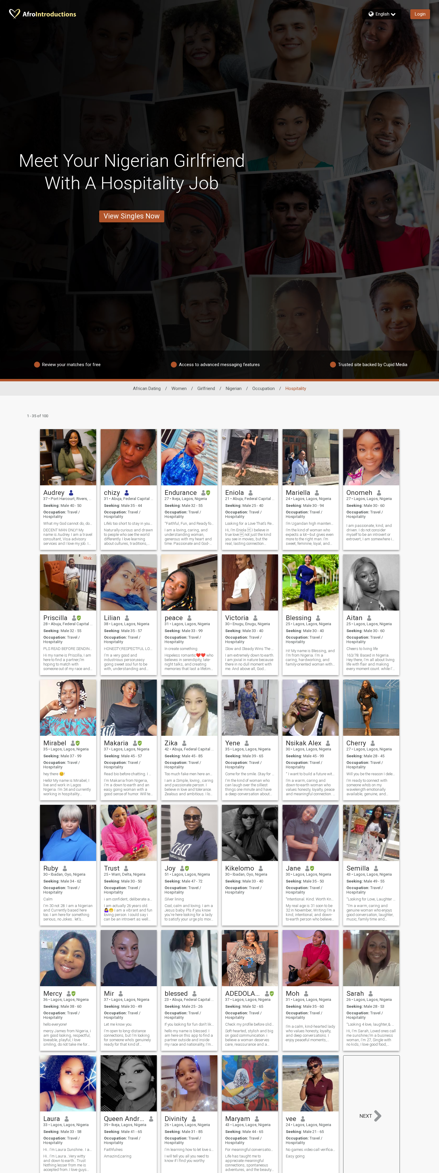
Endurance (181, 492)
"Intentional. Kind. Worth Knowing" (310, 899)
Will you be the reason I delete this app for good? (371, 774)
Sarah (355, 993)
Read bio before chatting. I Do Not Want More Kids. (129, 774)
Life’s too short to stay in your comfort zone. (129, 523)
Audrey (54, 492)
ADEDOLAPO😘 (243, 993)
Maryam (237, 1118)
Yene (232, 743)
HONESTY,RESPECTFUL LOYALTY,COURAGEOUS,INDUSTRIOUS (129, 648)
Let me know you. (118, 1024)
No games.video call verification (310, 1149)
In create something (181, 648)
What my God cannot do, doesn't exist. (68, 523)
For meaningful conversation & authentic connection (250, 1149)
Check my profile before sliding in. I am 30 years (250, 1024)
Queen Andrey (124, 1118)
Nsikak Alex (303, 743)
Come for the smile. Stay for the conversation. (250, 774)
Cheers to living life (362, 648)
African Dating (147, 388)
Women (179, 388)
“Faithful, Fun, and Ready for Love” (189, 523)
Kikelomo (239, 868)
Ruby (50, 868)
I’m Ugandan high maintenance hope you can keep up (310, 523)
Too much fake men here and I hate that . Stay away (189, 774)
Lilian (112, 618)
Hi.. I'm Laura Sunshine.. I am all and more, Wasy (68, 1149)
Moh (293, 993)
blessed (176, 993)
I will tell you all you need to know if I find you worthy (187, 1158)
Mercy (52, 993)
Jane (293, 868)
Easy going (295, 1156)
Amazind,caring (117, 1156)
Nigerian (234, 388)
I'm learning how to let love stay (189, 1149)
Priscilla (55, 618)
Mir (109, 993)
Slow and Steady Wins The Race (250, 648)
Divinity (176, 1118)
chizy (112, 492)
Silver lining (174, 899)
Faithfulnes (113, 1149)
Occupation (263, 388)
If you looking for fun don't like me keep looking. (189, 1024)
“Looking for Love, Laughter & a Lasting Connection (371, 899)
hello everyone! (55, 1024)
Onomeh (359, 492)
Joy (170, 868)
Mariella (298, 492)
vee (291, 1118)
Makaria (116, 743)
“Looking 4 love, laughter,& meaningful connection (371, 1024)
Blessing (298, 618)
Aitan (354, 618)
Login (420, 14)
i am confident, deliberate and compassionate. (129, 899)
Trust (111, 868)
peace (174, 618)
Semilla (357, 868)
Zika (171, 743)
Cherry (356, 743)
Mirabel (54, 743)
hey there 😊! (54, 774)
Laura (51, 1118)
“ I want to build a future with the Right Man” (310, 774)
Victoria (237, 618)
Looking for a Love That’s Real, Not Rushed (250, 523)
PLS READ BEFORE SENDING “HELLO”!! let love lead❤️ (68, 648)
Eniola (234, 492)
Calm (48, 899)
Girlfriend (206, 388)
